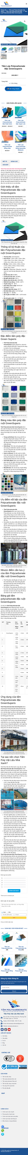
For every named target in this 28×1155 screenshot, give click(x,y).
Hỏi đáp (5, 164)
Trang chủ (3, 10)
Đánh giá (14, 161)
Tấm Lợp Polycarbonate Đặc (14, 11)
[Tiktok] (5, 1029)
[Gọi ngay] (2, 1130)
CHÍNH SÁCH (4, 1109)
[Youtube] (9, 1029)
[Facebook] (2, 1029)
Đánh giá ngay (14, 890)
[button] (26, 4)
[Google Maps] (2, 1134)
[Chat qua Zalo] (2, 1126)
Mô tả (5, 161)
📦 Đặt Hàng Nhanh (13, 89)
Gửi (14, 917)
